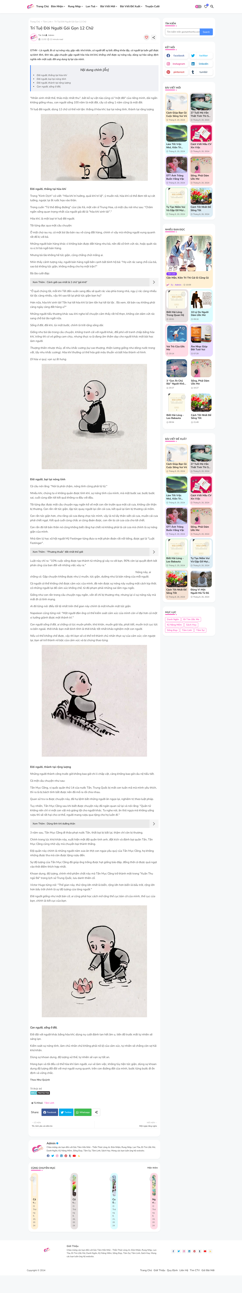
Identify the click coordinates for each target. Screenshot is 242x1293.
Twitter (68, 1112)
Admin (51, 1143)
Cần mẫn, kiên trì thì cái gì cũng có (187, 277)
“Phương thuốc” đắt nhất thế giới (65, 551)
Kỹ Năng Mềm (174, 624)
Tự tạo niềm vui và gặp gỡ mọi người (175, 208)
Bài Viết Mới (107, 6)
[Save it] (146, 37)
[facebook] (48, 1155)
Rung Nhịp (74, 6)
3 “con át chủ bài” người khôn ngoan (176, 382)
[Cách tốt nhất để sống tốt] (201, 403)
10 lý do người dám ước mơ (200, 314)
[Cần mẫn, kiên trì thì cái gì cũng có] (189, 253)
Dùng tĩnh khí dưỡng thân (61, 823)
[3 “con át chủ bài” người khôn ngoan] (176, 368)
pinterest (179, 72)
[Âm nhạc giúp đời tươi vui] (201, 334)
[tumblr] (70, 1155)
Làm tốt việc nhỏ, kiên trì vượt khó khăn (175, 145)
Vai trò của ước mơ (175, 348)
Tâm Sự (200, 630)
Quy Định (172, 1270)
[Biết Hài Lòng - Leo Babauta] (176, 403)
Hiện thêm (152, 1167)
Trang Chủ (42, 6)
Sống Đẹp (172, 630)
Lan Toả (90, 6)
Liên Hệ (183, 1270)
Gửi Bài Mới (208, 1270)
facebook (179, 55)
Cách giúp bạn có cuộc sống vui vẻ (34, 1201)
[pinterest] (66, 1155)
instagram (179, 64)
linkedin (203, 64)
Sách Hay (191, 624)
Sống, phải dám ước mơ (200, 177)
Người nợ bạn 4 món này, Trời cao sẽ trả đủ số (154, 1201)
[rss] (79, 1155)
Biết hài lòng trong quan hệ (175, 314)
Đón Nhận (57, 6)
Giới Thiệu (159, 1270)
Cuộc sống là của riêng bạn (114, 1201)
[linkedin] (61, 1155)
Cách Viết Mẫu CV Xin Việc (201, 145)
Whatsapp (85, 1112)
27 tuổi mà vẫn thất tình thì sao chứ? (201, 114)
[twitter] (52, 1155)
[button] (198, 6)
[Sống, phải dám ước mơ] (201, 368)
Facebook (51, 1112)
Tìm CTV (195, 1270)
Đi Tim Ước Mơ (191, 619)
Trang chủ (35, 21)
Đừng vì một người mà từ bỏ (200, 591)
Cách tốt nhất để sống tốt (74, 1201)
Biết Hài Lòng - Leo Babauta (175, 417)
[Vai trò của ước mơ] (176, 334)
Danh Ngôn (173, 619)
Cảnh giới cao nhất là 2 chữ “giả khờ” (67, 282)
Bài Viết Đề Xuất (130, 6)
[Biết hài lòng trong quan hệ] (176, 300)
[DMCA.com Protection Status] (40, 1094)
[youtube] (74, 1155)
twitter (203, 55)
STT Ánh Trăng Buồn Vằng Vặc (175, 177)
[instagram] (57, 1155)
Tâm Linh (47, 21)
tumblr (204, 72)
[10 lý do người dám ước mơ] (201, 300)
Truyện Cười (152, 6)
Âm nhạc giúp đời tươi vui (199, 348)
